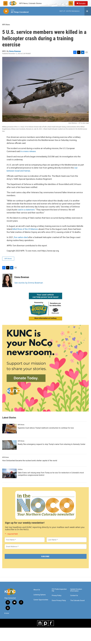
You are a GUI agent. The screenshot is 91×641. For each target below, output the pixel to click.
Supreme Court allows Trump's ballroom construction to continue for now (46, 428)
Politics (20, 469)
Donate (82, 3)
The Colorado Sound (77, 600)
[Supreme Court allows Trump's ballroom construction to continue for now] (9, 428)
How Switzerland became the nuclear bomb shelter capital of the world (29, 461)
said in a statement (26, 209)
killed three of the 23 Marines (25, 229)
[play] (6, 11)
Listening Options (40, 595)
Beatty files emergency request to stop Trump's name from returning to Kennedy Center (51, 444)
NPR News (6, 24)
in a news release (28, 151)
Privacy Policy (56, 595)
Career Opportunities (41, 600)
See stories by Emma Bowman (28, 282)
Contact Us (74, 595)
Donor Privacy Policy (59, 600)
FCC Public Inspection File (59, 590)
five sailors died (21, 237)
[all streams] (87, 11)
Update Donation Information (76, 590)
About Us (37, 590)
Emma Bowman (15, 51)
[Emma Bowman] (7, 280)
